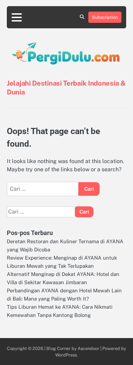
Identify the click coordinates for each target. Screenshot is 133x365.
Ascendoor (88, 348)
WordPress (66, 354)
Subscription (105, 17)
